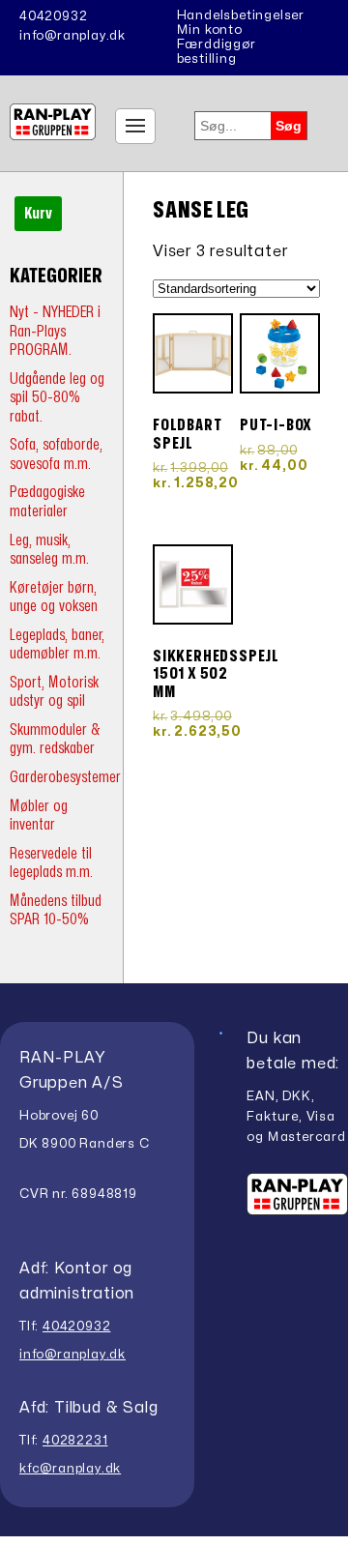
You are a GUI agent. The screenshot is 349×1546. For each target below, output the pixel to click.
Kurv (38, 213)
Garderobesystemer (65, 777)
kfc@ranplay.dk (70, 1468)
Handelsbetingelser (241, 15)
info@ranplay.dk (72, 36)
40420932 (53, 16)
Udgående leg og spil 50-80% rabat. (57, 397)
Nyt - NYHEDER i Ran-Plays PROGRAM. (55, 331)
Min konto (210, 30)
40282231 (75, 1440)
